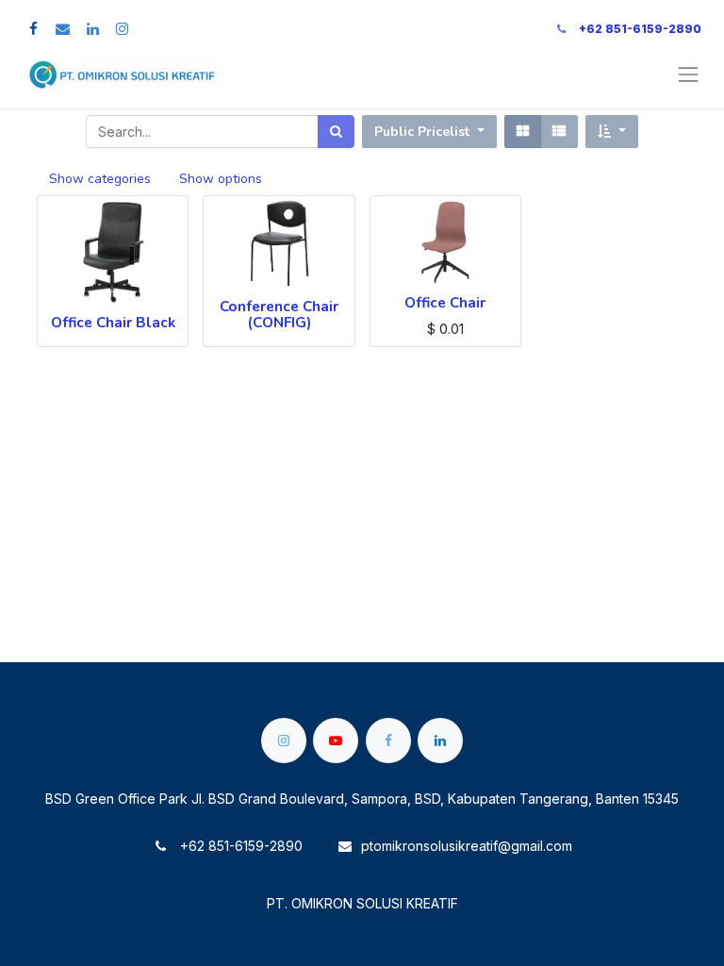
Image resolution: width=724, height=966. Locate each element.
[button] (611, 131)
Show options (220, 179)
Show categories (100, 179)
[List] (559, 131)
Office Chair (444, 302)
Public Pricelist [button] (423, 132)
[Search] (336, 131)
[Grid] (522, 131)
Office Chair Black (113, 322)
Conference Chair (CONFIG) (279, 314)
